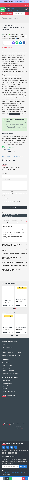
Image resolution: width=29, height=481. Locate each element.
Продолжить (13, 207)
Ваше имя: (5, 173)
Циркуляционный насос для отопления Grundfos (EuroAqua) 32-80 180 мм (8, 300)
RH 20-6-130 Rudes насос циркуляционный (8, 327)
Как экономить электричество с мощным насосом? (12, 270)
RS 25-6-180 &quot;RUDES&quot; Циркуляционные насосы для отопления (13, 215)
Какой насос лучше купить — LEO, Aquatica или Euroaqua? (12, 245)
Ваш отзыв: (5, 180)
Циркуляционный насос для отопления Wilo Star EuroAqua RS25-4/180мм (21, 299)
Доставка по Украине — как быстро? (13, 262)
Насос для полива (19, 426)
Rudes (8, 149)
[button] (10, 36)
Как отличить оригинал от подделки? (13, 253)
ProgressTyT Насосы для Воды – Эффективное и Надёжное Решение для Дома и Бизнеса (14, 423)
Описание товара (7, 47)
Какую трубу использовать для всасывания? (11, 258)
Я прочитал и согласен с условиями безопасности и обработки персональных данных (14, 474)
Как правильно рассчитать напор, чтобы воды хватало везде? (12, 221)
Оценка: (4, 199)
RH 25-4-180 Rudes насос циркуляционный (21, 327)
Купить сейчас (18, 1)
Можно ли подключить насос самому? (13, 265)
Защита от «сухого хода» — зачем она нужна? (13, 249)
